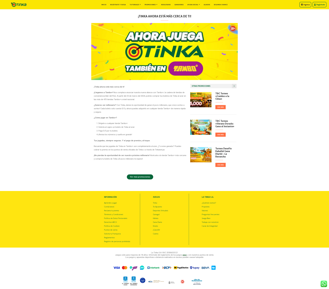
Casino (155, 234)
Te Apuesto (157, 207)
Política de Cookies (112, 226)
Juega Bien (206, 218)
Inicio (103, 5)
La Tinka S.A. (208, 197)
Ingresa (306, 4)
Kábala (155, 218)
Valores (205, 211)
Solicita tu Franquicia (112, 234)
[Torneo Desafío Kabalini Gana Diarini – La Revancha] (201, 154)
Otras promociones (201, 86)
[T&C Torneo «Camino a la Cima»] (201, 99)
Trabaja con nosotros (210, 222)
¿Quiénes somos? (209, 203)
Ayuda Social (192, 5)
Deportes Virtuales (160, 211)
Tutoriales (134, 5)
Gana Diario (157, 222)
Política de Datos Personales (115, 218)
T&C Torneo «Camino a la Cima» (222, 96)
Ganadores (179, 5)
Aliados (207, 5)
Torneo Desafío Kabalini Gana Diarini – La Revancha (223, 152)
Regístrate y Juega (118, 5)
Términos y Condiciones (113, 214)
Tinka (155, 203)
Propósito (205, 207)
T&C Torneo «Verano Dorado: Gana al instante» (224, 124)
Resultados (166, 5)
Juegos (156, 197)
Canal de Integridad (209, 226)
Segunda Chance (221, 5)
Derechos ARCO (110, 222)
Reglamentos (109, 238)
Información (110, 197)
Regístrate (320, 4)
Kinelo (155, 226)
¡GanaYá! (156, 230)
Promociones (150, 5)
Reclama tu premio (111, 211)
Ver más (220, 107)
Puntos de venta (110, 230)
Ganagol (156, 214)
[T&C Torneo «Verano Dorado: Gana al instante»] (201, 127)
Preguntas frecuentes (210, 214)
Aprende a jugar (110, 203)
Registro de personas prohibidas (117, 241)
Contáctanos (109, 207)
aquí (184, 255)
